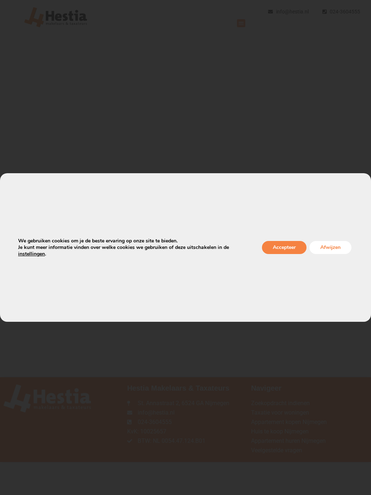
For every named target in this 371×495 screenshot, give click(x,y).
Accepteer (284, 247)
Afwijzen (330, 247)
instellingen (31, 254)
